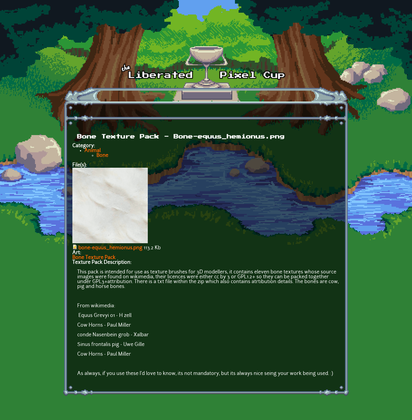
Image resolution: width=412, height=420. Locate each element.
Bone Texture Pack (94, 257)
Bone (102, 155)
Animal (92, 150)
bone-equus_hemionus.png (110, 248)
